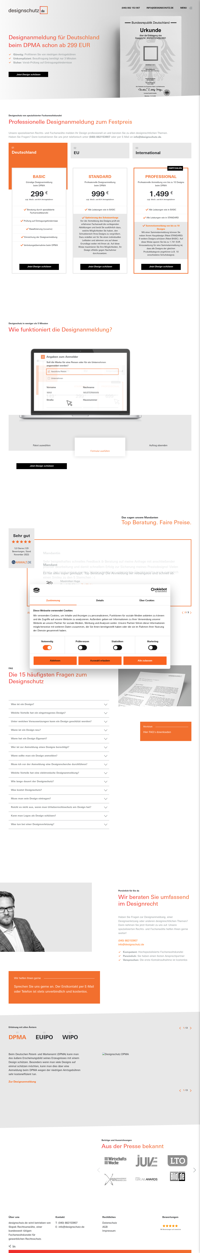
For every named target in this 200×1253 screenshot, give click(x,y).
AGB (105, 1227)
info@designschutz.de (160, 8)
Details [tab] (100, 600)
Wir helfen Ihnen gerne (27, 978)
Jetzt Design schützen (28, 74)
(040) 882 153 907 (131, 8)
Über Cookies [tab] (146, 600)
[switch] (82, 647)
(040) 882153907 (68, 1223)
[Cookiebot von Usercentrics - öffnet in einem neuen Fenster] (153, 590)
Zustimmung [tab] (53, 600)
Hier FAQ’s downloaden (157, 732)
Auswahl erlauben (100, 660)
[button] (41, 441)
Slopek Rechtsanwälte (22, 1227)
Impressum (109, 1231)
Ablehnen (55, 660)
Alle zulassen (145, 660)
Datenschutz (109, 1223)
